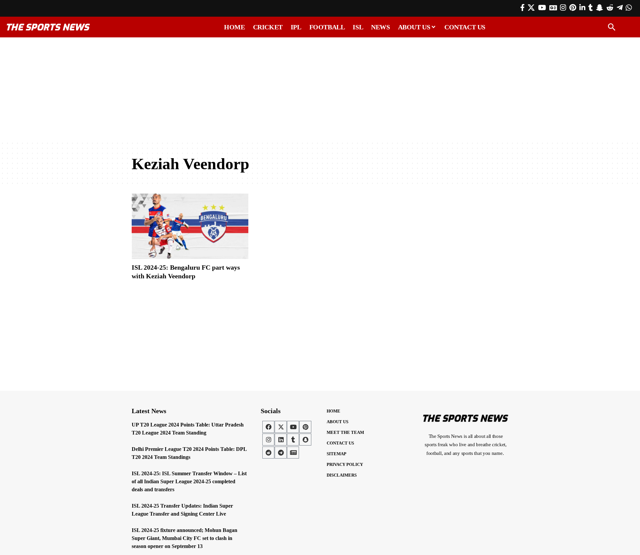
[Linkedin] (281, 440)
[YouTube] (542, 8)
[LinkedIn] (582, 8)
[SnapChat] (599, 8)
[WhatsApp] (628, 8)
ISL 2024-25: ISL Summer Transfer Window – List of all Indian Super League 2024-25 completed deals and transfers (189, 481)
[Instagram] (563, 8)
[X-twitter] (281, 427)
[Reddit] (610, 8)
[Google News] (553, 8)
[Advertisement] (320, 89)
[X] (531, 8)
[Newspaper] (293, 453)
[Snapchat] (305, 440)
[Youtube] (293, 427)
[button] (611, 27)
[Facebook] (522, 8)
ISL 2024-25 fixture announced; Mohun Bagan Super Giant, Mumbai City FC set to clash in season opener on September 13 (184, 538)
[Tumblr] (590, 8)
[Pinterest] (573, 8)
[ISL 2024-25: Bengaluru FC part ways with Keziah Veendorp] (190, 226)
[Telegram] (619, 8)
